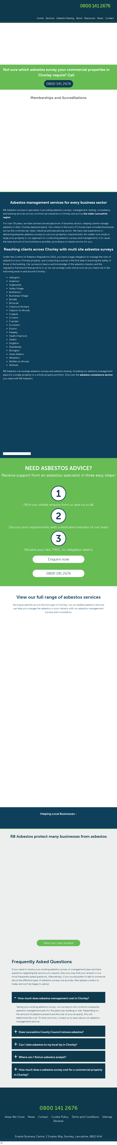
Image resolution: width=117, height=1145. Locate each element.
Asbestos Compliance (36, 684)
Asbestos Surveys (35, 639)
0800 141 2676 (95, 6)
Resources (89, 18)
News (100, 18)
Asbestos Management (81, 639)
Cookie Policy (59, 1117)
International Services (35, 776)
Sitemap (107, 1117)
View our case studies (58, 943)
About (79, 18)
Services (50, 18)
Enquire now (58, 559)
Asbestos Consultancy (35, 730)
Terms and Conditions (85, 1117)
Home (40, 18)
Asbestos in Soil (81, 776)
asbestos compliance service (96, 374)
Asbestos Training (81, 684)
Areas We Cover (15, 1117)
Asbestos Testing (81, 730)
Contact (109, 18)
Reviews (58, 1121)
